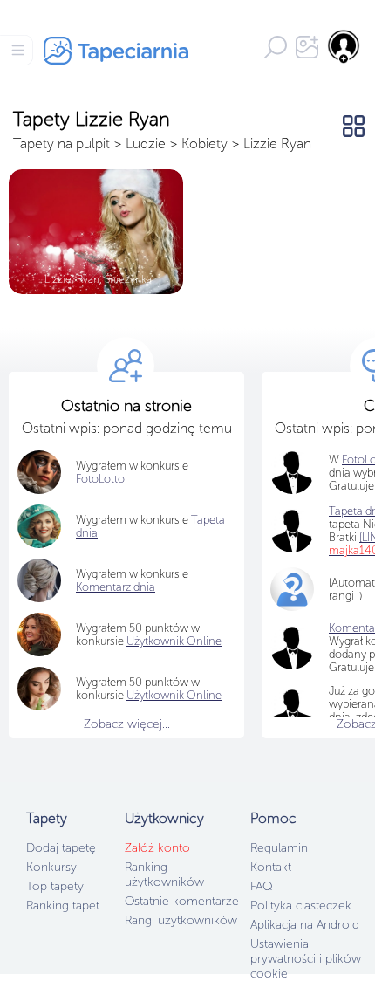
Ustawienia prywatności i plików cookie (305, 958)
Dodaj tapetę (61, 847)
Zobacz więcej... (127, 724)
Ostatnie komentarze (182, 901)
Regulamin (279, 847)
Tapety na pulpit (61, 143)
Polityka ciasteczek (300, 905)
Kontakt (270, 867)
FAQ (261, 886)
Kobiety (204, 143)
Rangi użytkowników (181, 920)
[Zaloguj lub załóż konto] (344, 46)
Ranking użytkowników (164, 874)
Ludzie (146, 143)
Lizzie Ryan (277, 143)
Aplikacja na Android (304, 924)
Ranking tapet (62, 905)
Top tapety (55, 886)
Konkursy (51, 867)
